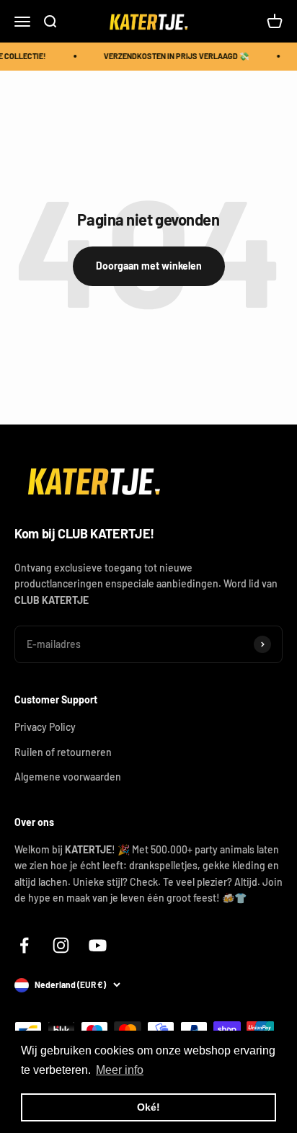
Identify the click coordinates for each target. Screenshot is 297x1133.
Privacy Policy (45, 727)
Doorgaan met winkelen (149, 265)
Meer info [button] (119, 1070)
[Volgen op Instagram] (61, 945)
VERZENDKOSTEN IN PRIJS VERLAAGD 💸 (176, 56)
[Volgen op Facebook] (24, 945)
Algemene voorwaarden (67, 776)
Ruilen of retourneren (63, 752)
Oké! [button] (148, 1107)
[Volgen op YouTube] (97, 945)
